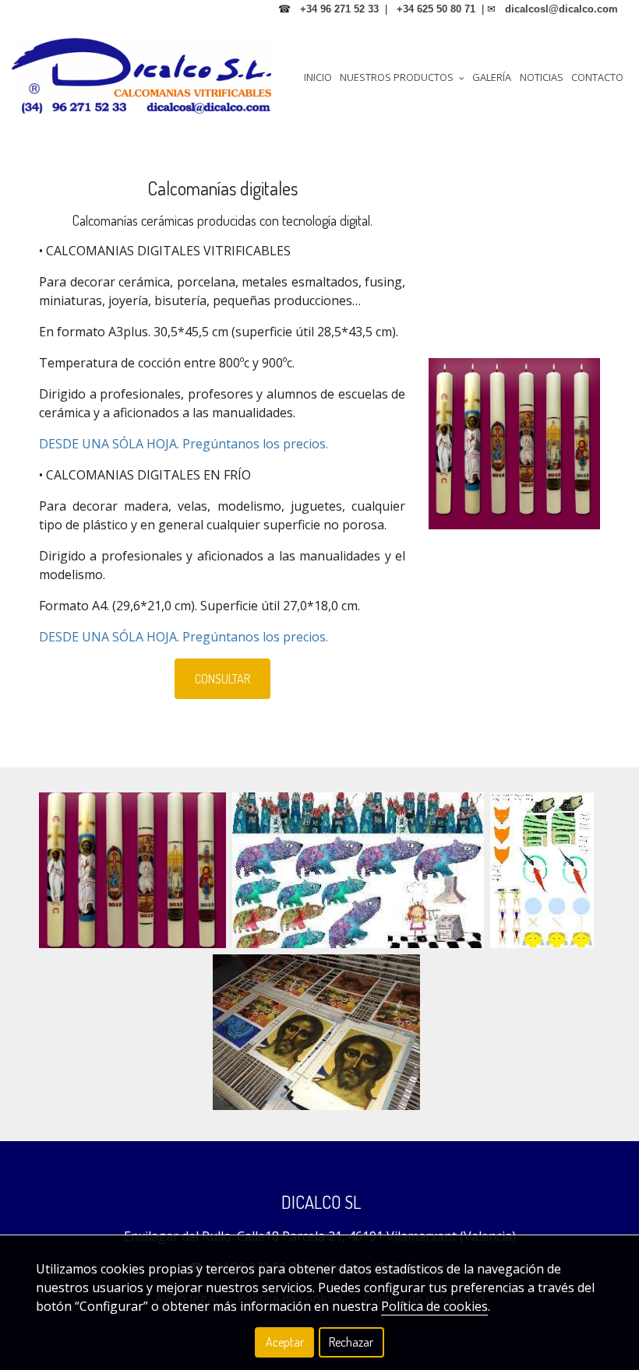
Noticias (541, 77)
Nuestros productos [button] (398, 77)
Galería (491, 77)
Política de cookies (434, 1306)
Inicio (318, 77)
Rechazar (351, 1342)
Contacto (597, 77)
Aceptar (285, 1342)
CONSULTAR (222, 679)
